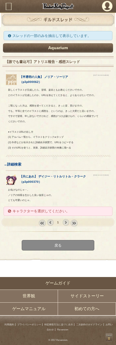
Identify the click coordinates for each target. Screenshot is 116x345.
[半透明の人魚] (11, 84)
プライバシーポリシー (29, 324)
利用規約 (9, 324)
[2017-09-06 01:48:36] (101, 75)
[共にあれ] (11, 183)
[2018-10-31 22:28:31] (101, 175)
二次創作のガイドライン (89, 324)
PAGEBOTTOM (109, 337)
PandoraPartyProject (58, 6)
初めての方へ (86, 309)
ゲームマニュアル (29, 309)
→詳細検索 (12, 164)
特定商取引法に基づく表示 (58, 324)
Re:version (62, 329)
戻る (58, 245)
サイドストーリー (87, 296)
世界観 (29, 296)
